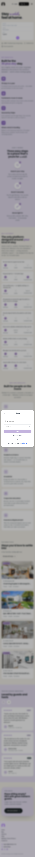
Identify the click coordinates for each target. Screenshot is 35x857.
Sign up (24, 443)
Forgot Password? (17, 435)
